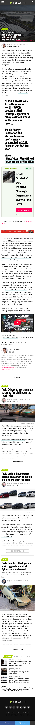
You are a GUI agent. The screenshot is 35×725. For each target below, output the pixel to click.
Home (8, 712)
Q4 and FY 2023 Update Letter (16, 290)
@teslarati (4, 686)
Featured (17, 342)
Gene (10, 582)
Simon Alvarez (13, 46)
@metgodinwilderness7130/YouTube (25, 40)
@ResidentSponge (7, 370)
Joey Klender (12, 401)
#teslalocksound (23, 689)
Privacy (29, 715)
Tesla (24, 342)
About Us (15, 712)
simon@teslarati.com (7, 367)
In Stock (28, 168)
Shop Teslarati (11, 168)
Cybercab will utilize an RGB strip (13, 440)
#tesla (9, 689)
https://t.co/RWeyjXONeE (19, 158)
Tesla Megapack (7, 344)
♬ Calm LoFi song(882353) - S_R (11, 690)
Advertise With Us (11, 715)
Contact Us (25, 712)
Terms (22, 715)
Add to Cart (25, 210)
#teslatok (15, 689)
